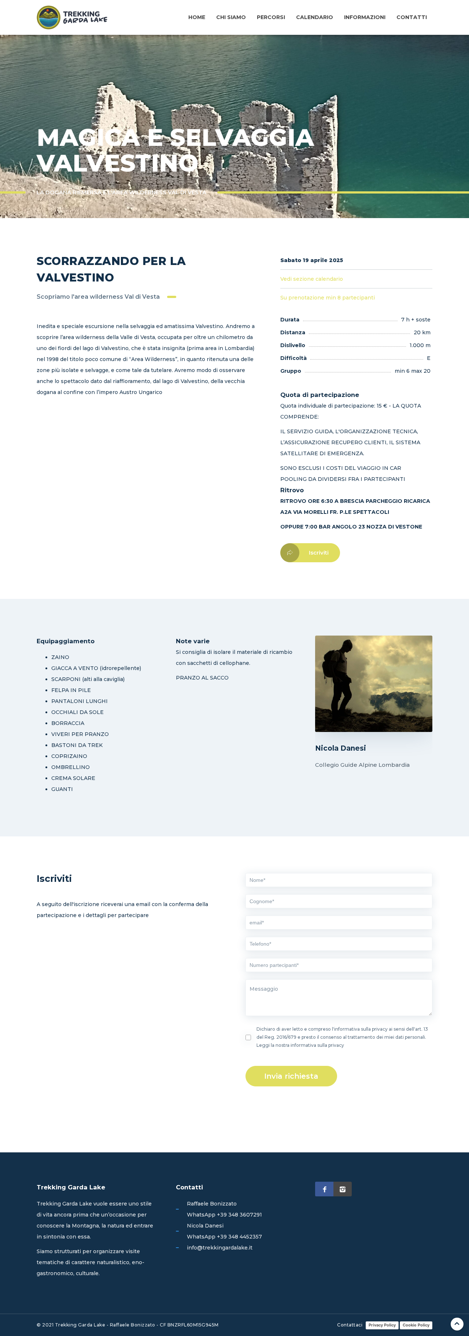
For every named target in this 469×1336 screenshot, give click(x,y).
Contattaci (349, 1325)
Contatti (411, 17)
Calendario (314, 17)
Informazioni (364, 17)
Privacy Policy (382, 1325)
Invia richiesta (291, 1076)
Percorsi (271, 17)
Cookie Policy (416, 1325)
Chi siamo (231, 17)
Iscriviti (319, 552)
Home (196, 17)
